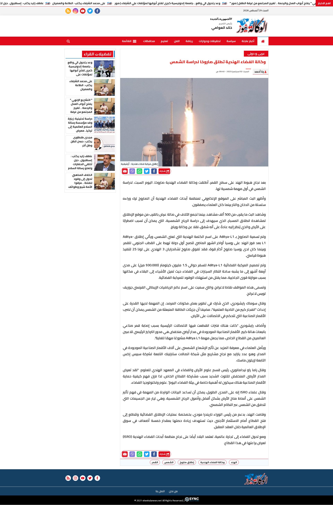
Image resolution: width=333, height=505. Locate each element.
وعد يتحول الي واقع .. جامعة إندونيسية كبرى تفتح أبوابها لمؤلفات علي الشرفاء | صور (167, 3)
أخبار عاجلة (248, 41)
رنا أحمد (259, 71)
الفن (177, 41)
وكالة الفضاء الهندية (212, 462)
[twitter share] (147, 171)
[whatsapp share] (139, 171)
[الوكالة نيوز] (252, 26)
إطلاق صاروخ (187, 462)
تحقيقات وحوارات (210, 41)
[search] (68, 41)
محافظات (149, 41)
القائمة (127, 41)
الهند (234, 462)
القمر (155, 462)
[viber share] (132, 171)
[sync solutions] (191, 500)
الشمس (168, 462)
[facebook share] (154, 171)
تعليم (164, 41)
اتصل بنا (160, 491)
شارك (162, 171)
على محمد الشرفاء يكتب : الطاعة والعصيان (78, 3)
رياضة (189, 41)
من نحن (173, 491)
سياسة (231, 41)
